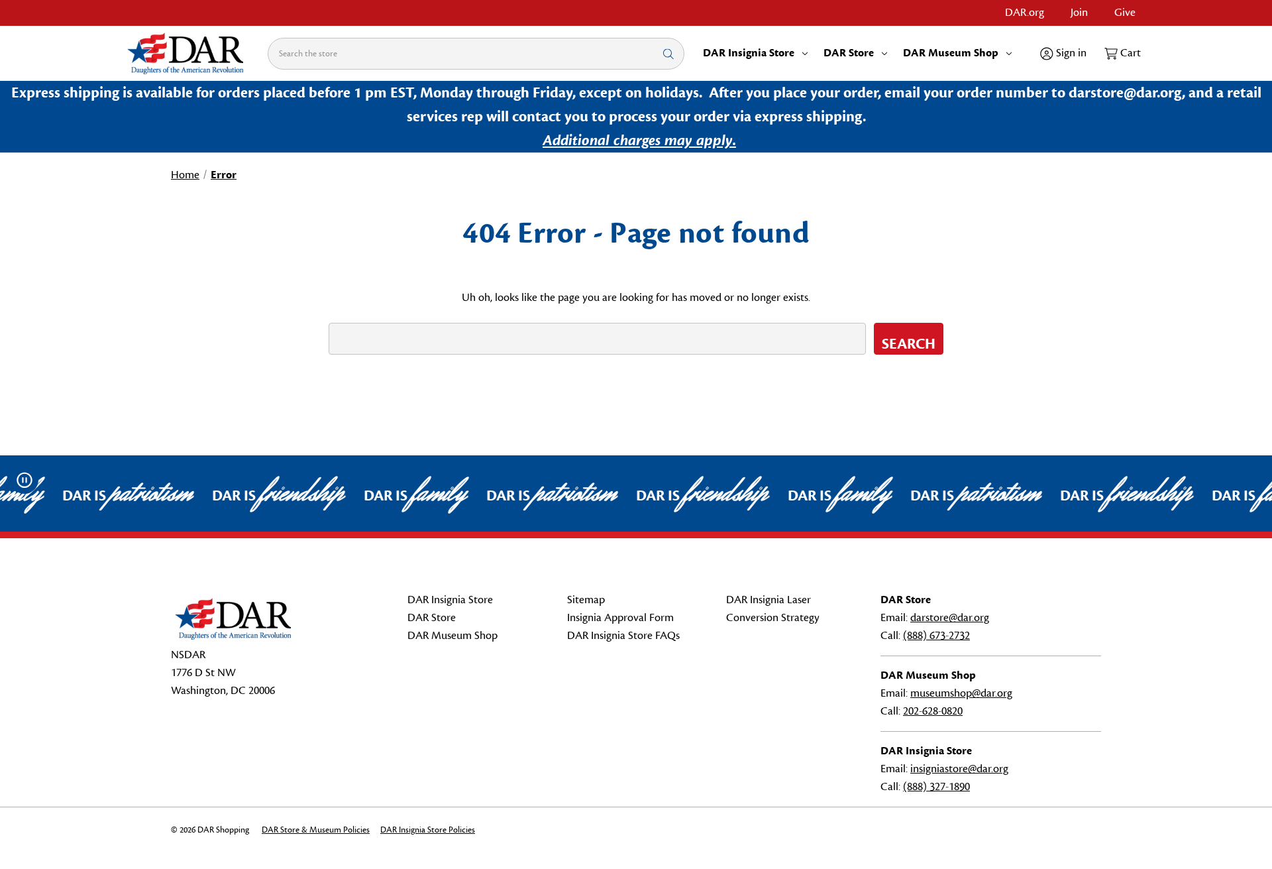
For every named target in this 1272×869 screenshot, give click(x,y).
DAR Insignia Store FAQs (623, 635)
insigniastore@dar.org (959, 769)
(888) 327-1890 (936, 787)
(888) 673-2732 (936, 635)
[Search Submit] (668, 53)
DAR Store (848, 53)
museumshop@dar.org (961, 693)
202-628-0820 (933, 711)
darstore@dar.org (949, 617)
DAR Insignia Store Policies (427, 830)
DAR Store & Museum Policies (316, 830)
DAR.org (1024, 12)
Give (1125, 12)
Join (1079, 12)
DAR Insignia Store (748, 53)
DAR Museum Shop (950, 53)
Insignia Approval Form (620, 617)
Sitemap (586, 600)
